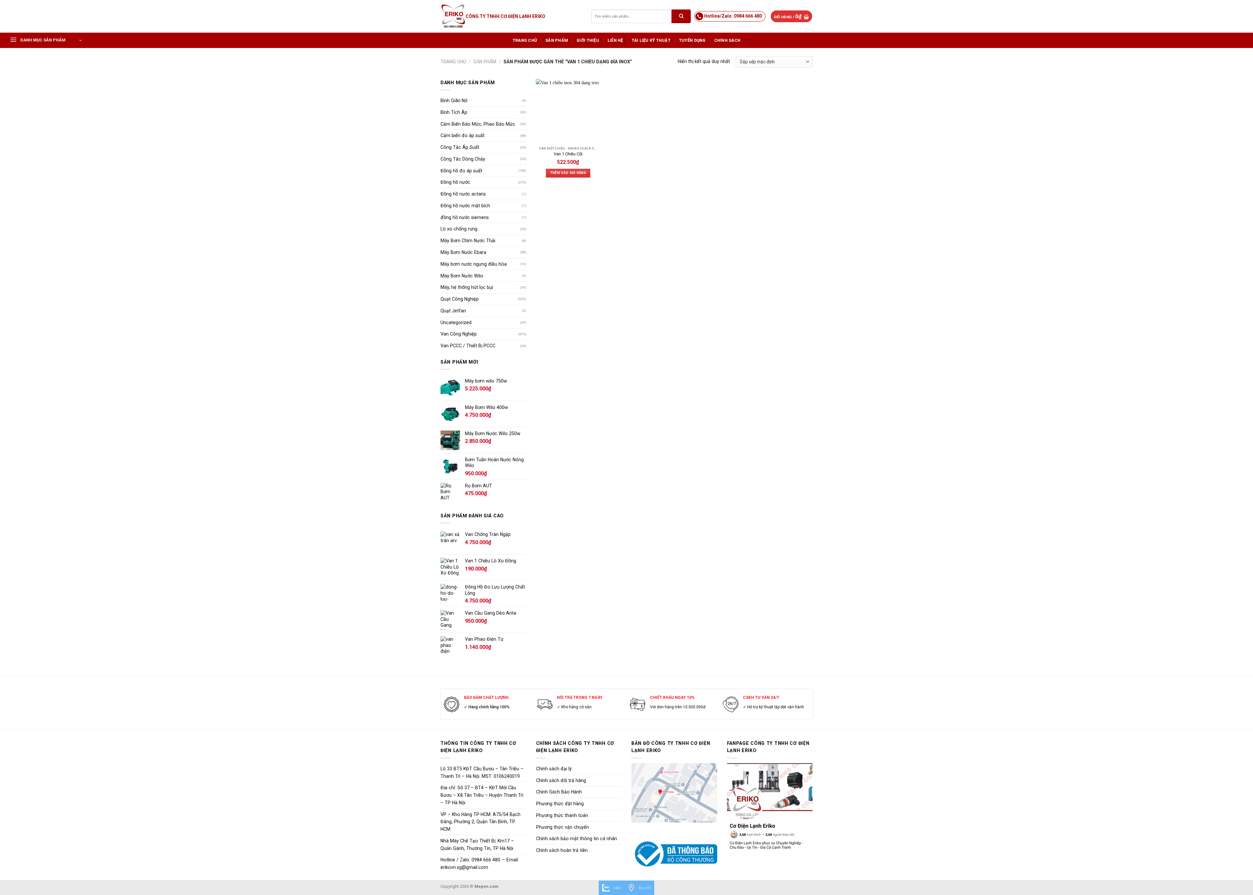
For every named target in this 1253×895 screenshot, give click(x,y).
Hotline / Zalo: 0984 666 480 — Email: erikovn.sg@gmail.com (480, 863)
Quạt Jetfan (453, 310)
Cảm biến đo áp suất (463, 135)
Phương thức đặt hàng (560, 803)
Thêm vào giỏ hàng (568, 173)
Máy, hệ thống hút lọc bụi (467, 287)
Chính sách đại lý (554, 768)
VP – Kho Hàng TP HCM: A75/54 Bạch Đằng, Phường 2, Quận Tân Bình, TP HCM (480, 822)
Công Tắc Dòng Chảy (463, 159)
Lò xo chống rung (459, 228)
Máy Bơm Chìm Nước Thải (468, 240)
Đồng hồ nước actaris (463, 193)
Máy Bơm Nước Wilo (462, 275)
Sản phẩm (556, 40)
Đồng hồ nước (455, 182)
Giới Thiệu (588, 40)
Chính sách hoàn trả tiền (562, 850)
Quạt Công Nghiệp (460, 299)
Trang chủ (525, 40)
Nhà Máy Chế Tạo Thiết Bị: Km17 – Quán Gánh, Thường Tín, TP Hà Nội (477, 844)
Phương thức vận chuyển (562, 827)
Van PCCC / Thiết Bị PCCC (468, 345)
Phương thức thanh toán (562, 815)
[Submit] (681, 16)
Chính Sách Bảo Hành (559, 791)
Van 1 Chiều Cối (568, 153)
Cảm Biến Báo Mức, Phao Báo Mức (478, 124)
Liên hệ (615, 40)
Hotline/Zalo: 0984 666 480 (733, 16)
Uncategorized (456, 322)
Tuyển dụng (692, 40)
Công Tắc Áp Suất (460, 147)
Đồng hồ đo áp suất (461, 170)
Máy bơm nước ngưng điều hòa (474, 264)
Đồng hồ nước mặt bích (465, 205)
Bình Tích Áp (454, 112)
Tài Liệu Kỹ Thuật (651, 40)
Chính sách (727, 40)
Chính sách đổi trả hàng (561, 780)
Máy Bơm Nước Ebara (463, 252)
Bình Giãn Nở (454, 100)
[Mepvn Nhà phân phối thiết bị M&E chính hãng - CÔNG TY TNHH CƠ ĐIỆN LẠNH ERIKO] (453, 16)
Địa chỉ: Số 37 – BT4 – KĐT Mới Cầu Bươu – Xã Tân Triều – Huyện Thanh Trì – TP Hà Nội (482, 795)
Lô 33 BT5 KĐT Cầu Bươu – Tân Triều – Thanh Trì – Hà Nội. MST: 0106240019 (482, 772)
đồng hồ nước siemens (465, 217)
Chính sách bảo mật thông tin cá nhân (576, 838)
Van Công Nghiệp (459, 334)
